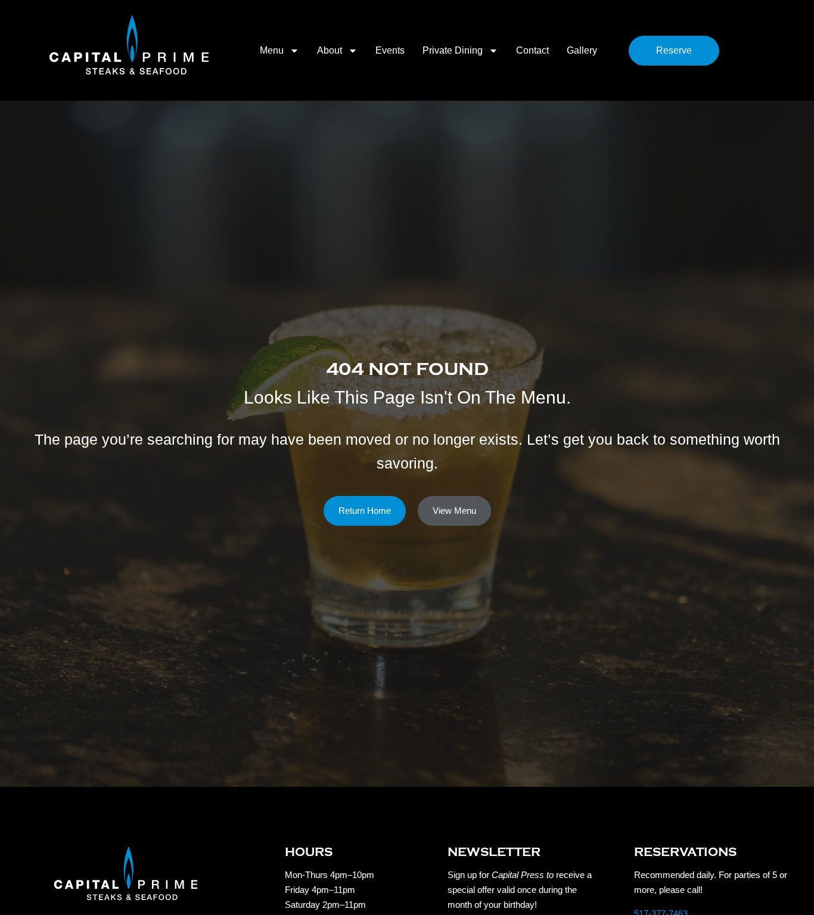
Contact (532, 50)
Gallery (582, 50)
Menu (272, 50)
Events (390, 50)
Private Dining (452, 50)
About (329, 50)
